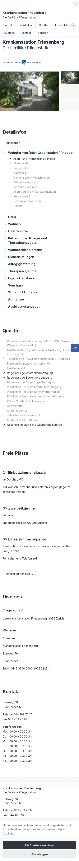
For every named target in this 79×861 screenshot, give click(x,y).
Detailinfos (25, 25)
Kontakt (26, 32)
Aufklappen (13, 142)
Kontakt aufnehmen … (19, 573)
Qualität (43, 25)
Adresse (43, 32)
